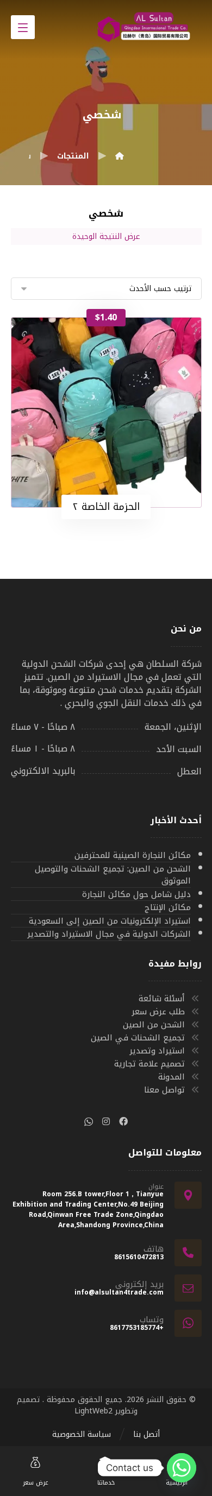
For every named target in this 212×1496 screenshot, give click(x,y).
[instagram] (106, 1121)
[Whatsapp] (181, 1467)
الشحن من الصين (154, 1024)
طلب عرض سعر (158, 1011)
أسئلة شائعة (162, 998)
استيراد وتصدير (157, 1050)
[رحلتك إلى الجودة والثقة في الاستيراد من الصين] (147, 29)
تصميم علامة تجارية (149, 1063)
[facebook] (123, 1121)
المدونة (171, 1076)
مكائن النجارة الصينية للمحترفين (132, 855)
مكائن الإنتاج (168, 907)
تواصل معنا (164, 1089)
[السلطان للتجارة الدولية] (119, 156)
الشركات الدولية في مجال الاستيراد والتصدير (109, 934)
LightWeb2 (93, 1411)
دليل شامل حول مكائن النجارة (136, 894)
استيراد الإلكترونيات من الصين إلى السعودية (110, 921)
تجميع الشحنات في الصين (138, 1037)
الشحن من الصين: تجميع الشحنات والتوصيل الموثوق (113, 875)
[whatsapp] (88, 1121)
